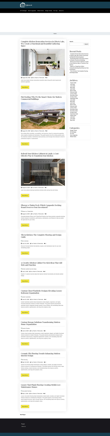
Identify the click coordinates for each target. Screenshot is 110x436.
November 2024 (74, 110)
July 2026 (72, 84)
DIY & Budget (23, 10)
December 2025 (74, 95)
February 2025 (73, 106)
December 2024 (74, 109)
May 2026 (72, 87)
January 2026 (73, 93)
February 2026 (73, 92)
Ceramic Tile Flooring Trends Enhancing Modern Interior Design (40, 354)
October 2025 (73, 96)
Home (55, 33)
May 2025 (72, 101)
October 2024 (73, 112)
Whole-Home (40, 10)
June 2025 (72, 100)
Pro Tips (55, 10)
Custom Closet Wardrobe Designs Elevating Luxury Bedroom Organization (41, 292)
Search (71, 41)
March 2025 (73, 104)
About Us (61, 10)
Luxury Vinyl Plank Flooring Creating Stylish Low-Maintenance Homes (41, 386)
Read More (25, 87)
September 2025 (74, 98)
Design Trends (48, 10)
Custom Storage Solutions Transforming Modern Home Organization (40, 323)
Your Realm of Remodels (38, 77)
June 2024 (72, 118)
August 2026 (73, 82)
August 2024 (73, 115)
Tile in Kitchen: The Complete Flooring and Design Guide (41, 236)
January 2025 (73, 107)
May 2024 (72, 120)
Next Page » (23, 414)
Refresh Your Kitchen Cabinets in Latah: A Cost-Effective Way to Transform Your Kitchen (40, 154)
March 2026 (73, 90)
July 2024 (72, 117)
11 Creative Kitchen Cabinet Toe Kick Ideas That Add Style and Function (41, 264)
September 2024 (74, 114)
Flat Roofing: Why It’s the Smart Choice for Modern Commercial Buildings (41, 98)
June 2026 (72, 86)
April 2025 (72, 103)
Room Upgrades (32, 10)
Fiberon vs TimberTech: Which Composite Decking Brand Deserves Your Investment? (41, 206)
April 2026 (72, 89)
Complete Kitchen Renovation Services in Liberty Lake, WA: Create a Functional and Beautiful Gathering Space (43, 43)
